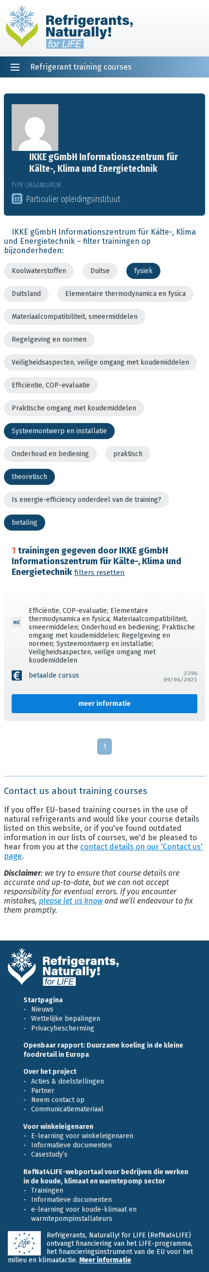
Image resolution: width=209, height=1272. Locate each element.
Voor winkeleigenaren (58, 1127)
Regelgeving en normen (49, 339)
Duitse (100, 271)
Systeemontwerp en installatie (59, 431)
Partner (42, 1091)
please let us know (71, 900)
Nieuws (42, 1009)
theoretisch (29, 477)
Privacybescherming (62, 1028)
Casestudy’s (49, 1154)
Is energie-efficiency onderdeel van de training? (86, 500)
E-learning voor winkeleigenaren (82, 1136)
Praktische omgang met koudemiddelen (74, 408)
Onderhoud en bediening (50, 454)
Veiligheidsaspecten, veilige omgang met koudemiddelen (100, 362)
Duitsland (26, 294)
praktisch (127, 454)
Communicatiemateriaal (67, 1109)
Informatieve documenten (71, 1145)
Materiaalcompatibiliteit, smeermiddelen (75, 317)
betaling (24, 522)
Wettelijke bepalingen (65, 1018)
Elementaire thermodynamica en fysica (125, 294)
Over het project (49, 1072)
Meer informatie (105, 1260)
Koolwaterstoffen (39, 271)
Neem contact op (58, 1100)
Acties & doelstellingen (67, 1081)
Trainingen (47, 1190)
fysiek (143, 271)
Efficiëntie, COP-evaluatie (51, 385)
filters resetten (99, 572)
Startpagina (43, 1000)
